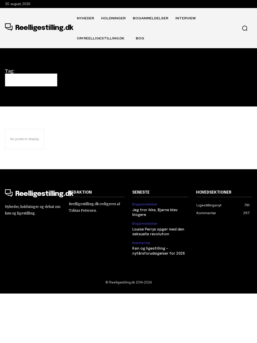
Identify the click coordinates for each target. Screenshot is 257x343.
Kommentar (141, 243)
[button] (244, 28)
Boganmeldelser (145, 204)
